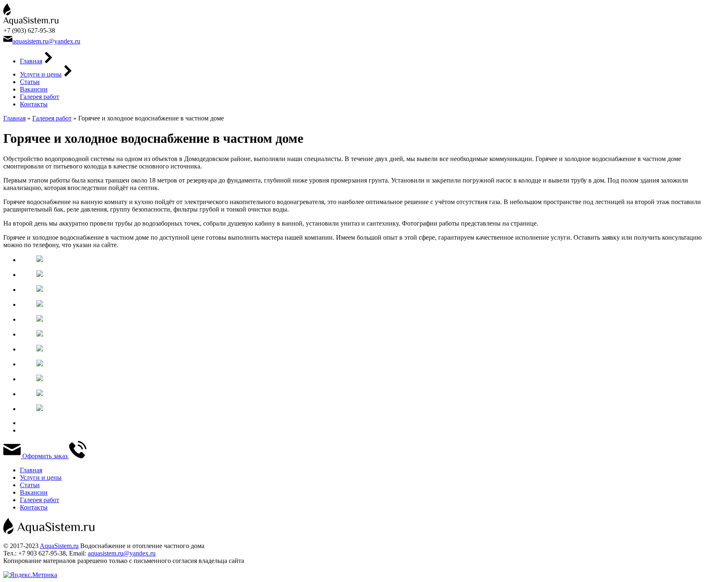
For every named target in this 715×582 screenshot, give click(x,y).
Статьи (30, 81)
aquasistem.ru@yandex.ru (46, 41)
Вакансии (34, 89)
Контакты (34, 104)
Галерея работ (39, 96)
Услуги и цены (41, 74)
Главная (31, 61)
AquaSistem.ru (59, 545)
